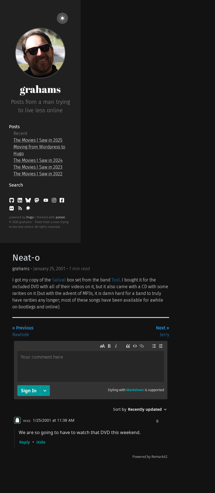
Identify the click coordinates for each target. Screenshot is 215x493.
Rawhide (22, 331)
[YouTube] (46, 201)
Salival (59, 280)
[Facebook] (62, 201)
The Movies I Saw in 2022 (37, 173)
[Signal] (28, 209)
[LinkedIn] (20, 201)
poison (60, 217)
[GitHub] (12, 201)
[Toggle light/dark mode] (62, 18)
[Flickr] (12, 209)
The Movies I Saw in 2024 (37, 160)
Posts (14, 126)
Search (16, 185)
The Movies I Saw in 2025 (37, 140)
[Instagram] (54, 201)
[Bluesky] (28, 201)
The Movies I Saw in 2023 (37, 167)
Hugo (30, 217)
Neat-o (26, 257)
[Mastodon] (37, 201)
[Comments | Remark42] (90, 401)
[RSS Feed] (20, 209)
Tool (115, 280)
